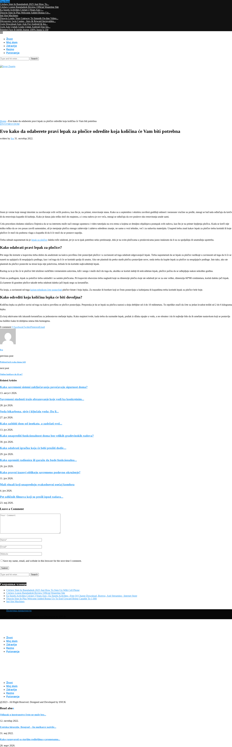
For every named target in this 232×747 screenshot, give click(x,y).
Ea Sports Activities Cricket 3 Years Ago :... (21, 10)
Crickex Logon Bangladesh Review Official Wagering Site (29, 7)
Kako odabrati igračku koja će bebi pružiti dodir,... (33, 448)
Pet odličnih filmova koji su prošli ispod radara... (31, 496)
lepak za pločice (39, 240)
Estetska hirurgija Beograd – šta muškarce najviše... (28, 727)
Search (34, 58)
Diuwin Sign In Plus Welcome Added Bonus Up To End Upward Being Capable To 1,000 (51, 598)
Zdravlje (11, 46)
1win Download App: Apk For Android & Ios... (24, 24)
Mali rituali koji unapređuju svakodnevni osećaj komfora (37, 484)
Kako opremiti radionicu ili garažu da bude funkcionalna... (38, 460)
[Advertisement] (116, 96)
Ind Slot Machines (9, 15)
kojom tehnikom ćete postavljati (46, 289)
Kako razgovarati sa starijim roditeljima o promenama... (30, 739)
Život (9, 39)
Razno (10, 49)
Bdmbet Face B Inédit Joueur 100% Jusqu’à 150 (24, 29)
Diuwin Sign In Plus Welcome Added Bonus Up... (25, 12)
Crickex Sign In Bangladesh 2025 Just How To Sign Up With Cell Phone (43, 590)
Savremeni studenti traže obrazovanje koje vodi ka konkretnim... (42, 399)
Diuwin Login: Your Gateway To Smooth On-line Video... (29, 18)
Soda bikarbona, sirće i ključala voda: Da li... (29, 411)
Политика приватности (19, 610)
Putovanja (12, 52)
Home (3, 121)
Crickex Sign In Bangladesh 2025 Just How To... (24, 4)
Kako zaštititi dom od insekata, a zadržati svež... (31, 423)
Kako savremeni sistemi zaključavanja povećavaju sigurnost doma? (44, 387)
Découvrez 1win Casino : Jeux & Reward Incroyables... (28, 21)
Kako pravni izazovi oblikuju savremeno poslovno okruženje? (40, 472)
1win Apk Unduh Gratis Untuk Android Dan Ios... (25, 27)
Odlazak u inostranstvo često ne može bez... (23, 714)
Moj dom (12, 42)
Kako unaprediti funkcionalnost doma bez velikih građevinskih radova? (47, 435)
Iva (12, 138)
